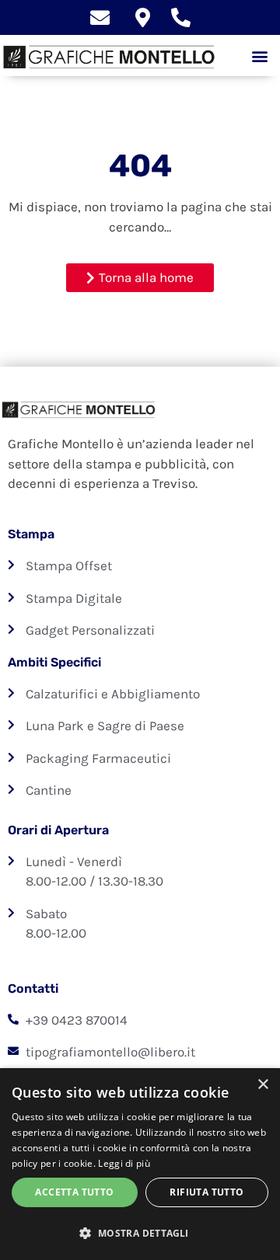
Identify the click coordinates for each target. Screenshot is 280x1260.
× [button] (262, 1085)
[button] (259, 55)
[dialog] (140, 1164)
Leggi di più (124, 1163)
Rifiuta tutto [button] (206, 1192)
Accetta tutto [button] (74, 1192)
